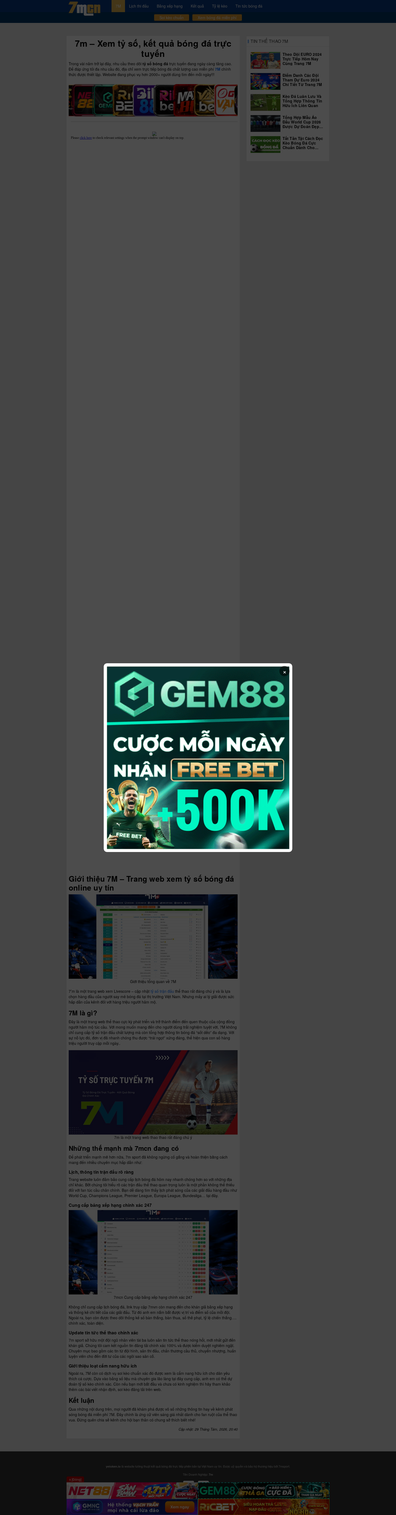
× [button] (285, 671)
